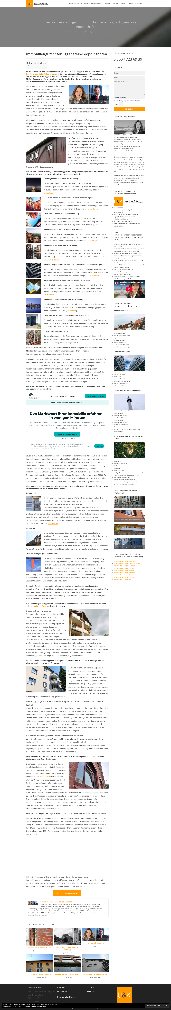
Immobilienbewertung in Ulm (122, 579)
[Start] (66, 32)
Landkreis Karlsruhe (41, 606)
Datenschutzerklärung (66, 997)
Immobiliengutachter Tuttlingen (39, 974)
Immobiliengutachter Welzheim (39, 948)
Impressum (62, 992)
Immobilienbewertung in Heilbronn (124, 568)
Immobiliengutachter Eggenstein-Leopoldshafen (91, 32)
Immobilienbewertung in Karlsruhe (124, 570)
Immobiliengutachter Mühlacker (95, 974)
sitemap (90, 992)
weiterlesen (49, 193)
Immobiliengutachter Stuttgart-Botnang (67, 948)
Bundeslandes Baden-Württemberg (41, 74)
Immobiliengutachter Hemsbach (67, 974)
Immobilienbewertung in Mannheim (124, 572)
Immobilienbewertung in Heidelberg (124, 566)
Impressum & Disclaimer (95, 943)
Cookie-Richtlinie (41, 1006)
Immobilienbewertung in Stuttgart (124, 577)
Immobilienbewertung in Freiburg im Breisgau (127, 563)
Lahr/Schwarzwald (43, 776)
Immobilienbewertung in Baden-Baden (125, 561)
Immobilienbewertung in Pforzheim (124, 575)
